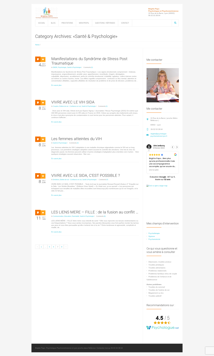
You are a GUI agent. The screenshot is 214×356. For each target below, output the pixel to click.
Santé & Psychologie (74, 67)
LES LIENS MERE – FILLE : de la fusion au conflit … (94, 212)
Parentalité (75, 216)
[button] (177, 147)
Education (67, 216)
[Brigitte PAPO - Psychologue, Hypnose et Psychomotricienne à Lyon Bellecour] (46, 12)
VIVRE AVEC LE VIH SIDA (72, 102)
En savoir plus (56, 85)
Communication (58, 216)
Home (37, 45)
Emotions (56, 179)
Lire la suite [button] (154, 170)
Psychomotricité (154, 239)
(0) (92, 67)
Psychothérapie (154, 233)
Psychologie (62, 67)
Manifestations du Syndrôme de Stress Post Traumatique (89, 61)
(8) (105, 216)
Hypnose (151, 236)
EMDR (55, 67)
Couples (56, 106)
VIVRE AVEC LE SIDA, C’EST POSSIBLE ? (85, 175)
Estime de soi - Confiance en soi (70, 106)
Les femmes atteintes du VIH (76, 138)
